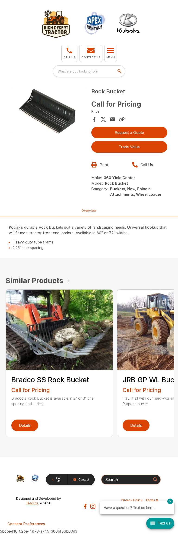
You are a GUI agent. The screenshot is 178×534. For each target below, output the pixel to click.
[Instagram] (93, 506)
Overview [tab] (89, 210)
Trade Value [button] (129, 147)
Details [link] (25, 425)
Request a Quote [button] (129, 132)
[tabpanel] (49, 111)
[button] (69, 53)
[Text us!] (160, 524)
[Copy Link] (122, 119)
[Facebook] (85, 506)
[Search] (155, 479)
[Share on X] (103, 119)
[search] (120, 71)
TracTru (32, 503)
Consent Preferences (26, 523)
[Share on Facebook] (94, 119)
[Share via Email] (112, 119)
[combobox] (89, 71)
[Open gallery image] (49, 110)
